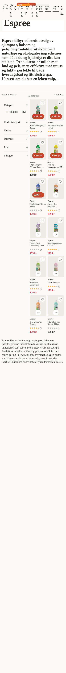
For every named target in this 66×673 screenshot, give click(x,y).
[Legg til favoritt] (42, 102)
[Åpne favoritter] (5, 6)
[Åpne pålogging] (12, 6)
